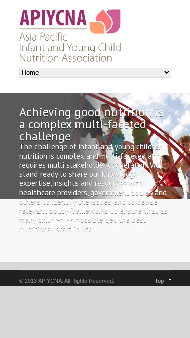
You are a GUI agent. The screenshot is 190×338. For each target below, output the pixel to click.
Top (159, 281)
